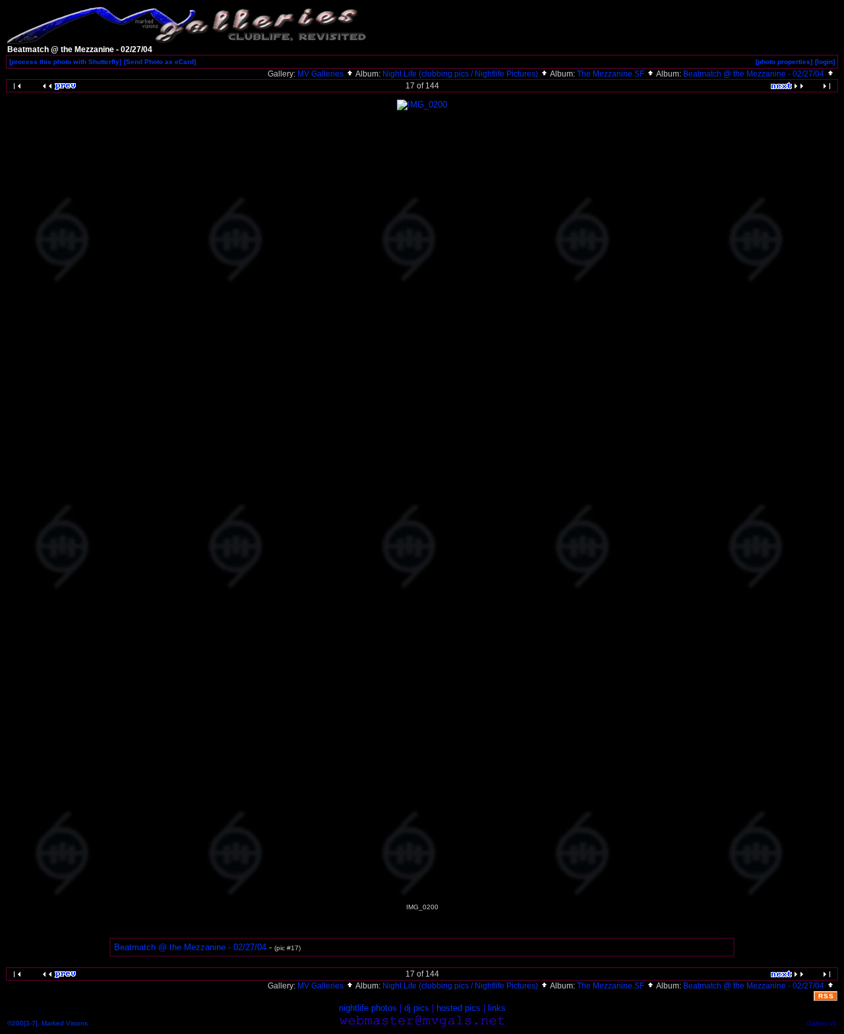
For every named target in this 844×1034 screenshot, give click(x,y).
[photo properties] (784, 61)
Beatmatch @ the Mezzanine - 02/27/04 (754, 74)
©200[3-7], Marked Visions (47, 1023)
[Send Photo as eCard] (160, 61)
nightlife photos (368, 1008)
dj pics (416, 1008)
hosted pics (459, 1008)
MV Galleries (321, 74)
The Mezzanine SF (611, 74)
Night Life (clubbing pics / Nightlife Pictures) (461, 74)
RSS (826, 996)
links (497, 1008)
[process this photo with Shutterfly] (65, 61)
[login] (825, 61)
